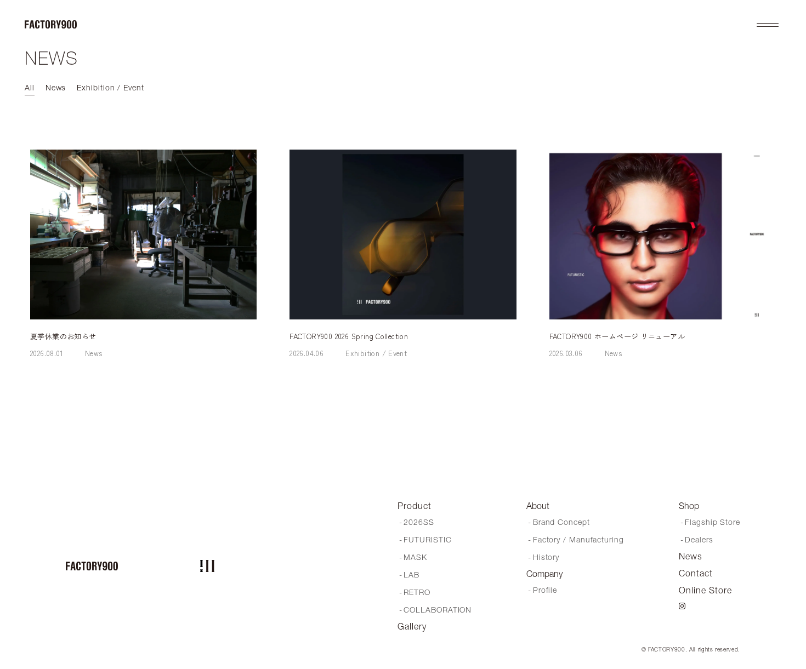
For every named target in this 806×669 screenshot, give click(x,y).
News (94, 353)
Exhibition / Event (376, 353)
